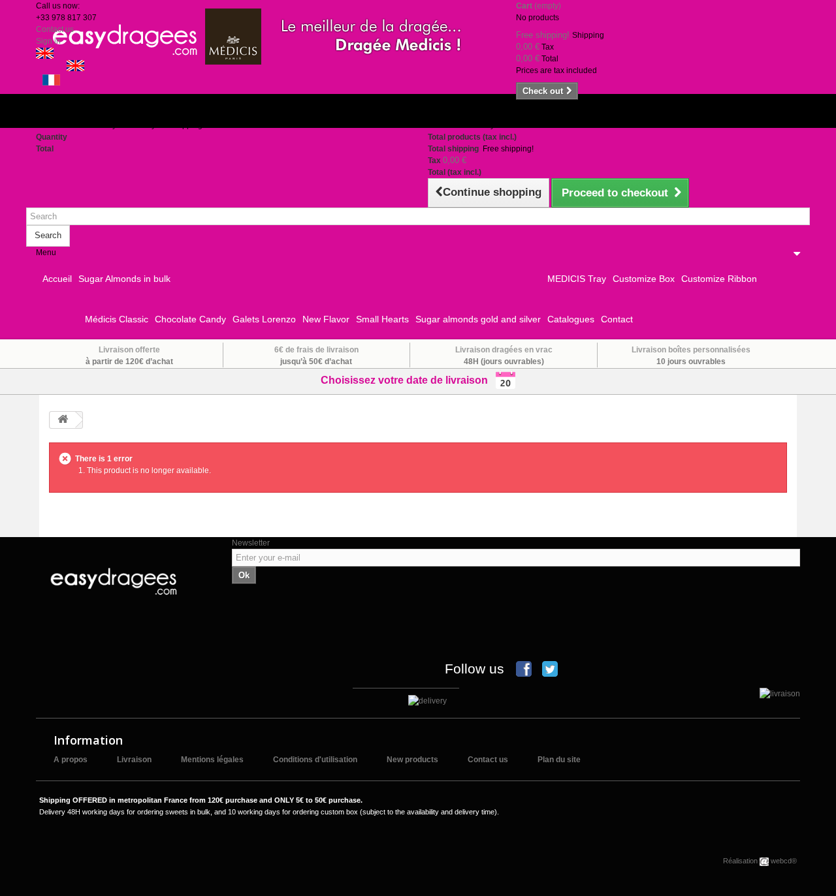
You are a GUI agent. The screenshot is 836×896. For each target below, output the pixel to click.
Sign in (48, 41)
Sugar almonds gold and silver (478, 319)
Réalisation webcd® (760, 861)
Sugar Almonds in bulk (124, 278)
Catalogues (570, 319)
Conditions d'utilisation (315, 759)
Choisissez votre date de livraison (408, 380)
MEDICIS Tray (576, 278)
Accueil (57, 278)
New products (412, 759)
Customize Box (644, 278)
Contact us (55, 29)
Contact (617, 319)
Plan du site (559, 759)
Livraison (134, 759)
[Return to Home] (62, 420)
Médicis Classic (116, 319)
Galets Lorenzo (264, 319)
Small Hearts (382, 319)
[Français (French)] (51, 79)
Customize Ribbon (719, 278)
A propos (71, 759)
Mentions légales (212, 759)
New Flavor (325, 319)
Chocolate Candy (190, 319)
